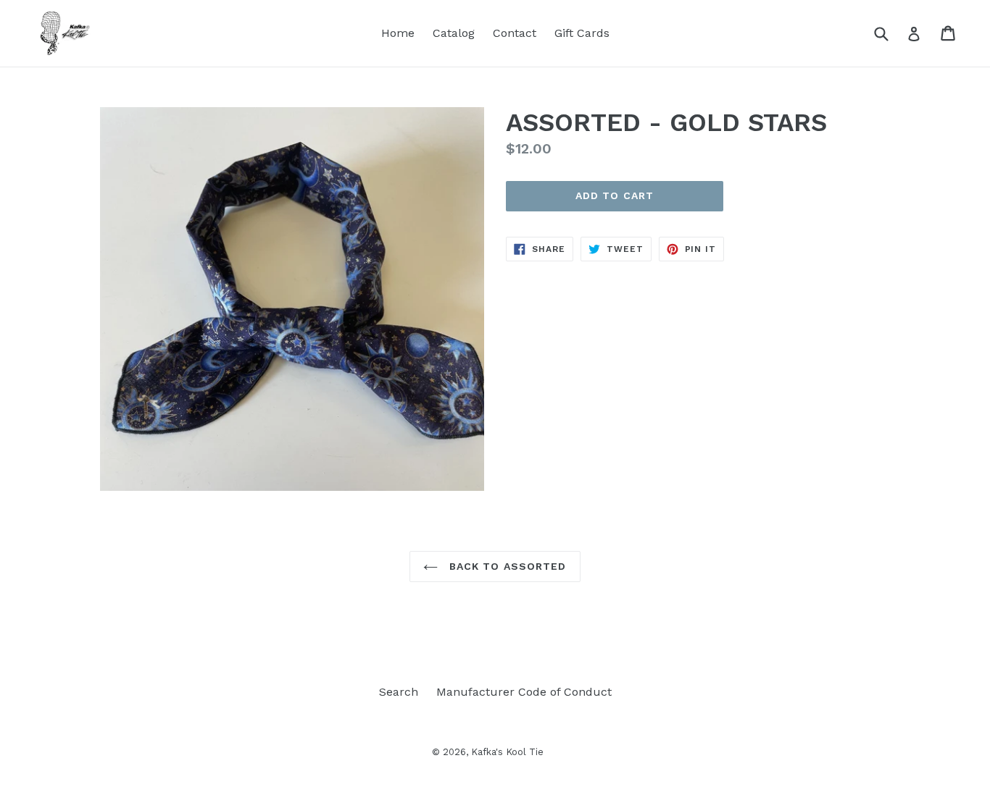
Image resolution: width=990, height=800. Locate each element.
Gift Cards (582, 33)
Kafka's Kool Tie (507, 751)
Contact (514, 33)
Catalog (454, 33)
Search (398, 692)
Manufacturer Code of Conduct (524, 692)
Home (398, 33)
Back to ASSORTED (505, 566)
